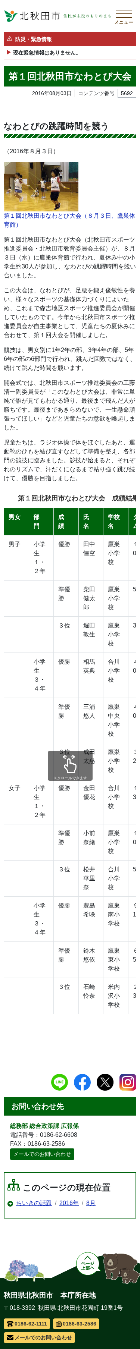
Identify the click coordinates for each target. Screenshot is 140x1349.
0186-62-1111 (31, 1324)
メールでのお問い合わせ (42, 1154)
